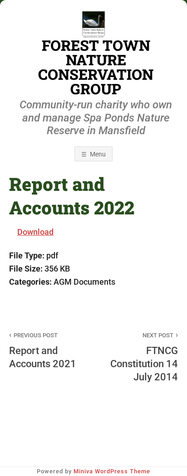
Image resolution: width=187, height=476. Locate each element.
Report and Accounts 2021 (42, 350)
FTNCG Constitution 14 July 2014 (144, 357)
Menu (98, 154)
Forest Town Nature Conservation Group (95, 67)
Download (35, 232)
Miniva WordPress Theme (112, 471)
